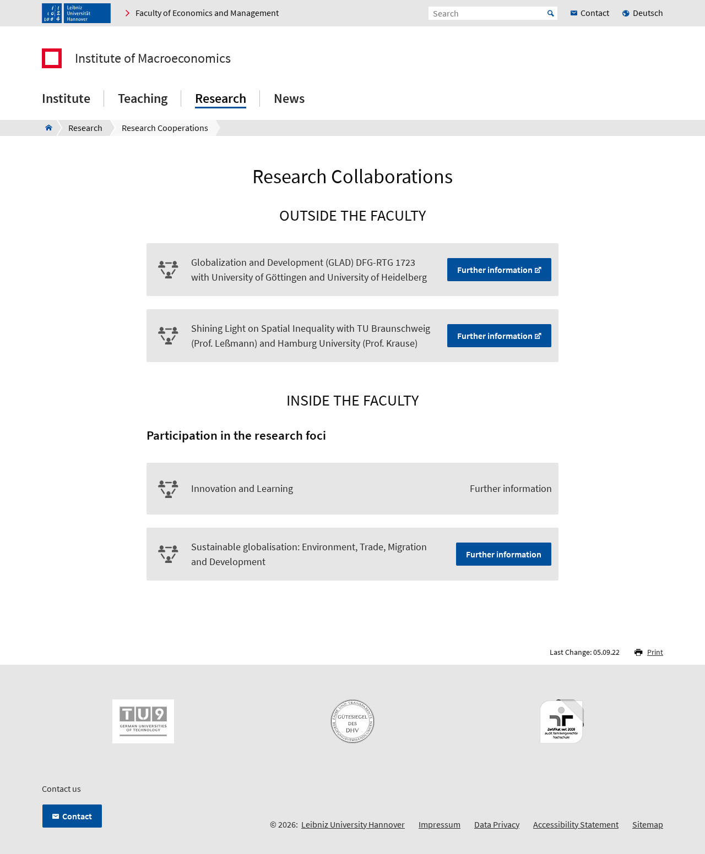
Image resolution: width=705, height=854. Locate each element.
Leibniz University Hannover (353, 824)
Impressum (439, 824)
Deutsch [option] (648, 12)
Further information (495, 269)
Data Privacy (496, 824)
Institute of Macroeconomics (153, 58)
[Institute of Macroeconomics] (45, 127)
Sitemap (647, 824)
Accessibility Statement (576, 824)
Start (550, 13)
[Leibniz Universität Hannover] (76, 13)
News (289, 98)
